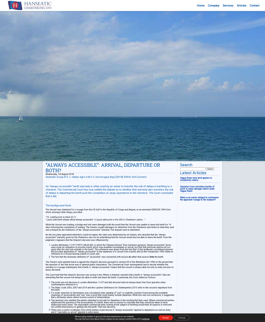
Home (201, 5)
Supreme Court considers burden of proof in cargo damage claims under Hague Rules (197, 188)
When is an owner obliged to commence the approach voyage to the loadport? (199, 198)
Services (228, 5)
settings (145, 319)
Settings (182, 318)
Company (213, 5)
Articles (241, 5)
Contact (254, 5)
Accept (166, 318)
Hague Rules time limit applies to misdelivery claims (196, 179)
